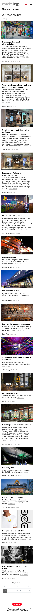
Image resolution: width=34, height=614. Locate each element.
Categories (6, 19)
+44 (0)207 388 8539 (11, 608)
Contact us (17, 604)
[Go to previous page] (9, 587)
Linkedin (28, 608)
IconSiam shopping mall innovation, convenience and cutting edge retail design (15, 501)
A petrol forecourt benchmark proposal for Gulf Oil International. (16, 471)
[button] (26, 4)
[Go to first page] (5, 587)
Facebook (11, 609)
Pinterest (17, 609)
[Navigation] (31, 4)
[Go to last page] (29, 591)
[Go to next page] (25, 591)
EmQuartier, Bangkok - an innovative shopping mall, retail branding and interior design (15, 261)
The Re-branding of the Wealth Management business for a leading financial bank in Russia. (15, 572)
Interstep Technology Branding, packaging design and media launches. (16, 364)
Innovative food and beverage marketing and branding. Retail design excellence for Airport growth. (16, 328)
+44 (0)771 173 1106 (21, 608)
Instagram (22, 609)
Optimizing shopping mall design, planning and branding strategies (15, 295)
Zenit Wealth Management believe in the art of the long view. (16, 397)
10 (21, 590)
